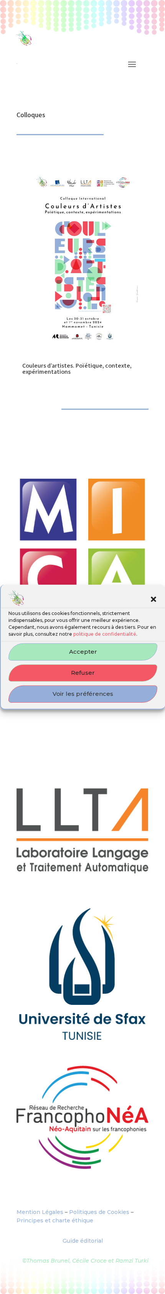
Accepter (83, 651)
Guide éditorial (83, 1240)
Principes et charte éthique (54, 1220)
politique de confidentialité (104, 634)
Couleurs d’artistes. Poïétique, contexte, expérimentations (77, 369)
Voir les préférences (83, 693)
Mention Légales (39, 1212)
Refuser (83, 672)
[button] (153, 599)
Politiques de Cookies (99, 1212)
